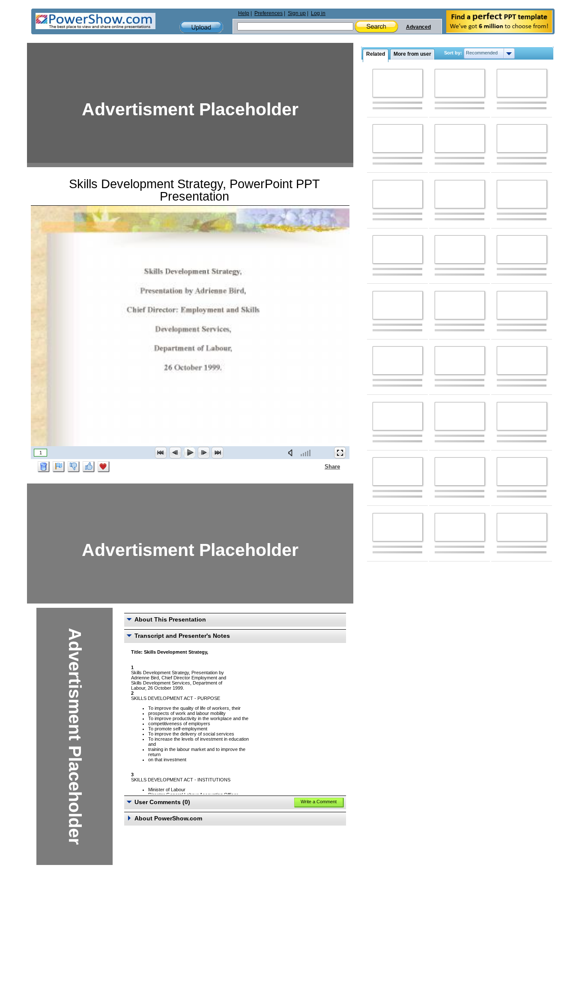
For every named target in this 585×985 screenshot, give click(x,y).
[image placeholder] (398, 83)
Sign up (297, 13)
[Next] (203, 452)
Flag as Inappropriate (59, 466)
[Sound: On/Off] (292, 452)
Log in (318, 13)
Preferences (268, 13)
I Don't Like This (74, 466)
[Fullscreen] (340, 452)
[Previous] (175, 452)
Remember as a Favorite (104, 466)
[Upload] (201, 27)
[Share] (319, 466)
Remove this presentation (44, 466)
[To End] (217, 452)
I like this (89, 466)
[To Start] (161, 452)
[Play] (189, 452)
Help (243, 13)
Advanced (418, 27)
